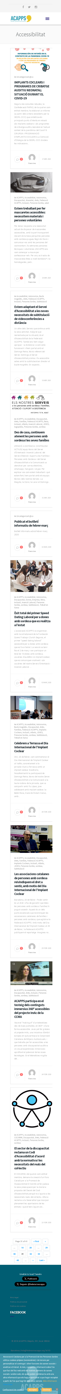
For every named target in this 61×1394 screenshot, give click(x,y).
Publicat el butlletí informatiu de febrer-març (31, 523)
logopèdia (18, 426)
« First (36, 1241)
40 (18, 1260)
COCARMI (18, 1137)
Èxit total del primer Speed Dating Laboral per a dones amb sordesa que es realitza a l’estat (32, 619)
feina (46, 421)
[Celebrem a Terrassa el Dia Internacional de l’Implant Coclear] (32, 707)
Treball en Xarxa (21, 737)
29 (46, 1248)
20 (30, 1248)
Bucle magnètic (20, 727)
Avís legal (14, 1297)
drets (37, 200)
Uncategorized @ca (25, 77)
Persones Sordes (37, 203)
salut (47, 203)
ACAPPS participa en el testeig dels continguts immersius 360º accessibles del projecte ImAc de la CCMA (32, 1009)
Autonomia (41, 197)
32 (31, 1254)
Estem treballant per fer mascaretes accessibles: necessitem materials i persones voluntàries (29, 214)
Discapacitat (19, 200)
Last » (42, 1260)
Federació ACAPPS (36, 299)
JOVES (46, 424)
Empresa (36, 599)
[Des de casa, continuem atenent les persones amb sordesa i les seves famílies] (32, 403)
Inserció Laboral (35, 424)
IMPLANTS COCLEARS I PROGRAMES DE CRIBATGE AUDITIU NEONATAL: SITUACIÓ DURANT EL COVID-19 (31, 90)
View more (7, 1384)
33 (39, 1254)
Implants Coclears (21, 863)
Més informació (50, 1381)
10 (22, 1248)
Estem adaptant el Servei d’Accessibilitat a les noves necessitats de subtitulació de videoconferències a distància (31, 315)
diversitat (29, 200)
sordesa (42, 426)
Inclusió (25, 203)
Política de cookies (18, 1306)
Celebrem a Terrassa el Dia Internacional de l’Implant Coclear (31, 747)
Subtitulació (42, 301)
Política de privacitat (18, 1302)
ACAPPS (20, 197)
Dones (28, 599)
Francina (32, 163)
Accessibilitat (30, 197)
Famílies (22, 421)
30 (14, 1254)
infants (25, 424)
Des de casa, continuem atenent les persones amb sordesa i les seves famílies (31, 436)
